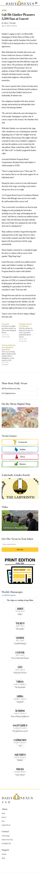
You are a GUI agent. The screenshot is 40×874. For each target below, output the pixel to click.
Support (5, 849)
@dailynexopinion (10, 595)
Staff (3, 813)
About (4, 808)
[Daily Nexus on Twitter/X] (6, 802)
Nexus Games (9, 435)
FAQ (3, 821)
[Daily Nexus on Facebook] (3, 802)
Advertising (5, 836)
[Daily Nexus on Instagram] (9, 802)
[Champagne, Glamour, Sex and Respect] (27, 332)
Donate (4, 854)
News (4, 10)
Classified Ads (6, 843)
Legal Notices (6, 825)
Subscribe (20, 550)
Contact (5, 831)
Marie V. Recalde (10, 23)
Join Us (4, 817)
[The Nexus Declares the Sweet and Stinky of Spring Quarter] (10, 355)
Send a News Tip (7, 840)
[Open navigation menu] (36, 3)
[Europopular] (10, 330)
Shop (3, 858)
